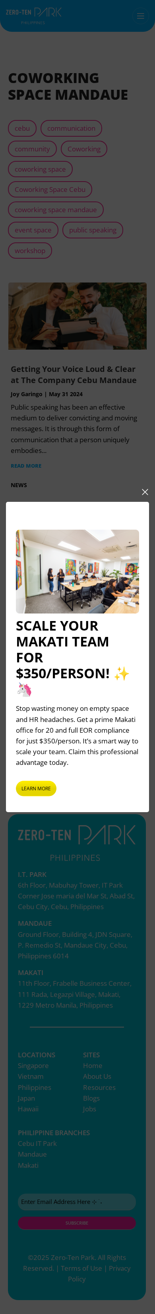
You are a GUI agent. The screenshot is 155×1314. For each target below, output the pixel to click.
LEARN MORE (36, 788)
